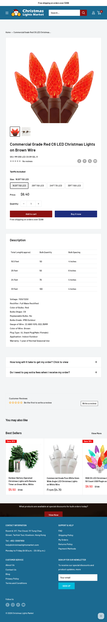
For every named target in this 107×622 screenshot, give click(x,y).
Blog (8, 574)
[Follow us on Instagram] (13, 605)
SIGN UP (66, 585)
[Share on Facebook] (79, 161)
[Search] (83, 13)
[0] (99, 12)
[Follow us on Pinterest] (18, 605)
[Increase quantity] (38, 204)
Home (8, 32)
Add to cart (31, 214)
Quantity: (14, 203)
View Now (53, 514)
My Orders (63, 539)
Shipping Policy (65, 535)
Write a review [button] (89, 403)
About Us (10, 565)
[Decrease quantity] (24, 204)
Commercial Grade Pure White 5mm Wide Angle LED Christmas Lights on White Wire (63, 481)
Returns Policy (65, 544)
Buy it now (76, 214)
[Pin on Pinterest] (85, 161)
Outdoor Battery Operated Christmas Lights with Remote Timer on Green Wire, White (22, 481)
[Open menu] (7, 13)
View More (96, 433)
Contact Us (11, 569)
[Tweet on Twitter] (90, 161)
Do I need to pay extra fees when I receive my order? (40, 372)
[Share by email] (95, 161)
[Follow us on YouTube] (23, 605)
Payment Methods (67, 548)
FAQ (60, 530)
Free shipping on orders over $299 (53, 3)
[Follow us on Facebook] (7, 605)
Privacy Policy (12, 578)
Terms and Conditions (16, 583)
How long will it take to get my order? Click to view (39, 362)
